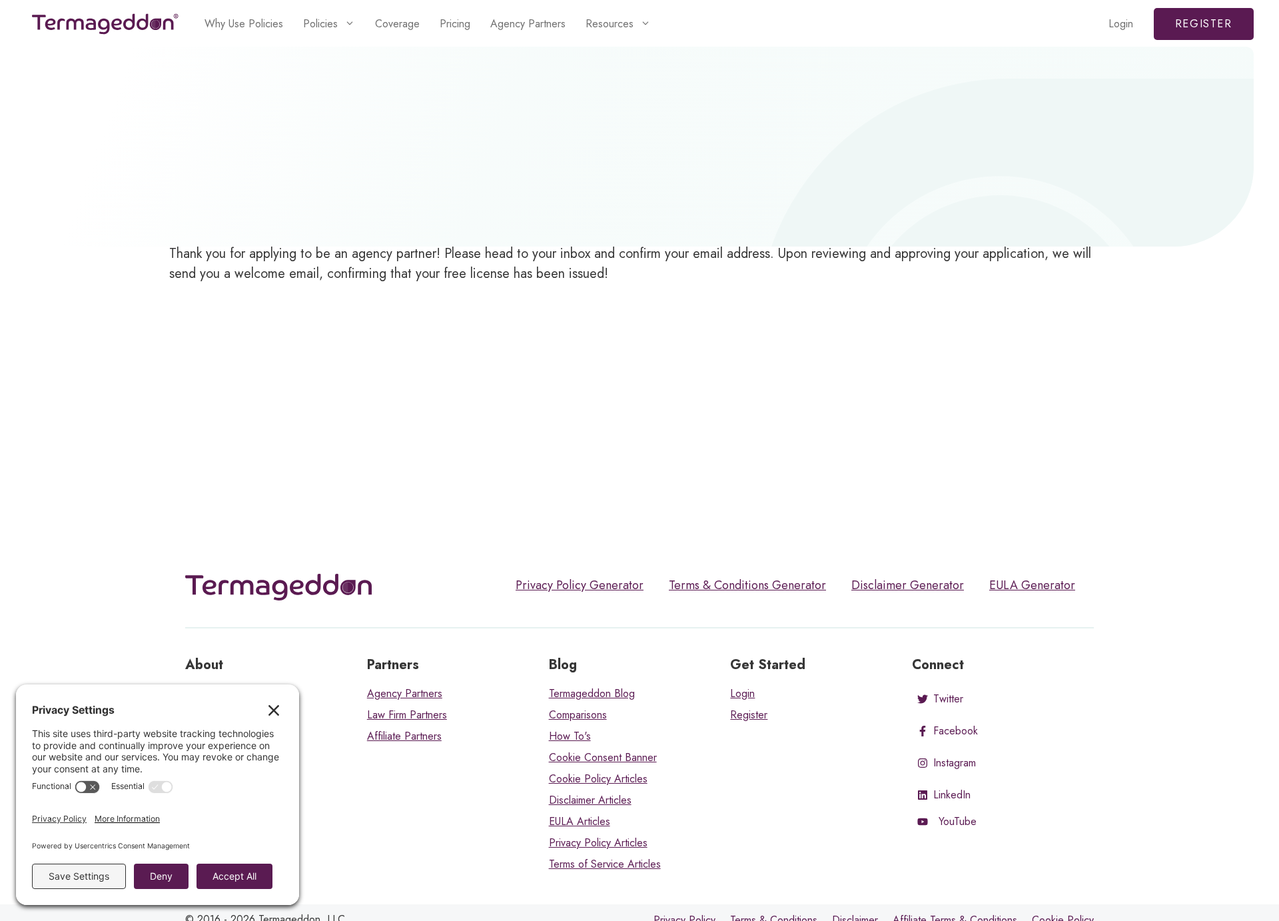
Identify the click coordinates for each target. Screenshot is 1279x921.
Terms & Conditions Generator (747, 585)
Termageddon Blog (592, 693)
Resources (610, 23)
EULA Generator (1032, 585)
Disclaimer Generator (907, 585)
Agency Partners (528, 23)
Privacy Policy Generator (579, 585)
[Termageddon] (105, 24)
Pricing (455, 23)
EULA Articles (579, 821)
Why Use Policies (244, 23)
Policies (320, 23)
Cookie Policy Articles (598, 778)
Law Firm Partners (407, 714)
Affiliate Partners (404, 736)
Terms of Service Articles (605, 864)
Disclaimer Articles (590, 800)
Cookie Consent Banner (603, 757)
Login (1120, 23)
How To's (570, 736)
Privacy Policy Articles (598, 842)
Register (1203, 23)
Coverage (397, 23)
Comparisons (578, 714)
